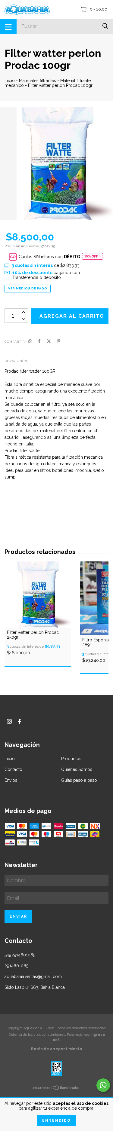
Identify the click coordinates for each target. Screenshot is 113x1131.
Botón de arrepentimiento (56, 1049)
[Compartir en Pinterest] (59, 341)
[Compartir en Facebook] (39, 341)
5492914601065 (20, 954)
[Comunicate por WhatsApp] (103, 1085)
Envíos (11, 780)
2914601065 (16, 965)
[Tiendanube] (57, 1088)
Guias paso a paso (79, 780)
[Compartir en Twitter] (48, 341)
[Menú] (8, 26)
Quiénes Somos (76, 769)
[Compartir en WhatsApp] (30, 341)
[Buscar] (105, 26)
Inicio (10, 80)
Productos (71, 758)
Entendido (56, 1120)
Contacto (13, 769)
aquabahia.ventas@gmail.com (33, 976)
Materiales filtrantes (37, 80)
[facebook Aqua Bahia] (19, 721)
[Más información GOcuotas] (92, 257)
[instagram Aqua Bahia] (9, 721)
